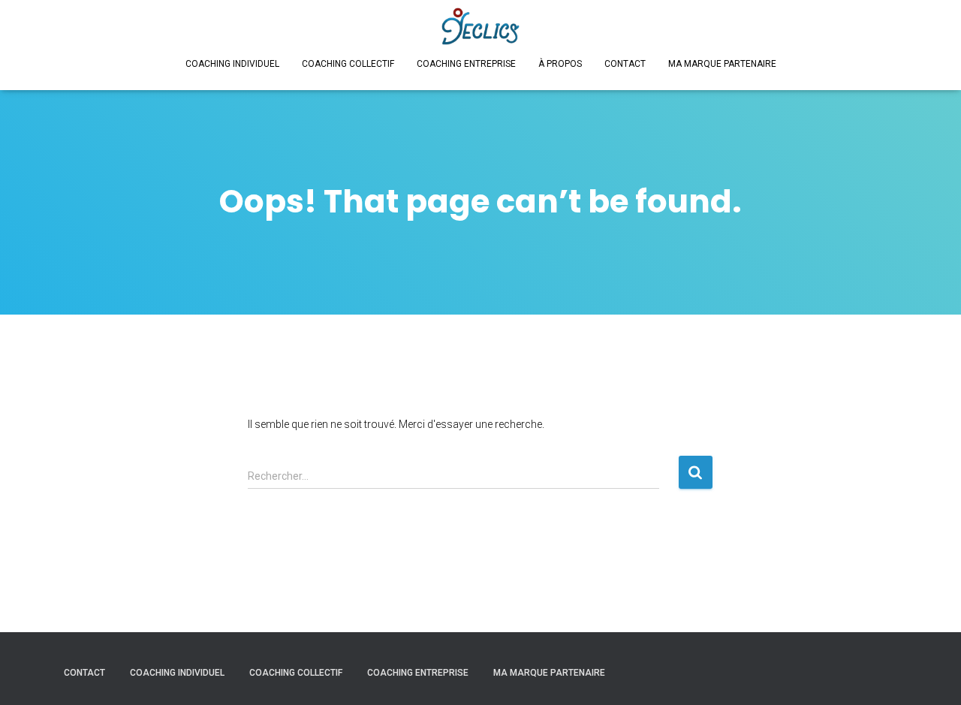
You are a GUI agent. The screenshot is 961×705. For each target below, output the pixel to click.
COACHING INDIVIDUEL (232, 64)
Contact (625, 64)
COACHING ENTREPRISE (466, 64)
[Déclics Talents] (480, 26)
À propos (560, 64)
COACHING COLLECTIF (348, 64)
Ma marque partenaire (722, 64)
